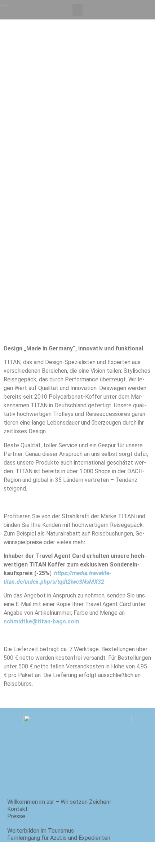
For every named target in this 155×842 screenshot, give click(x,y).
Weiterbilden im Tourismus (40, 830)
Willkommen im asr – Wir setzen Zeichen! (59, 801)
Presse (16, 816)
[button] (77, 10)
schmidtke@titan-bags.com (41, 621)
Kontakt (17, 809)
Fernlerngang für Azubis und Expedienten (58, 837)
